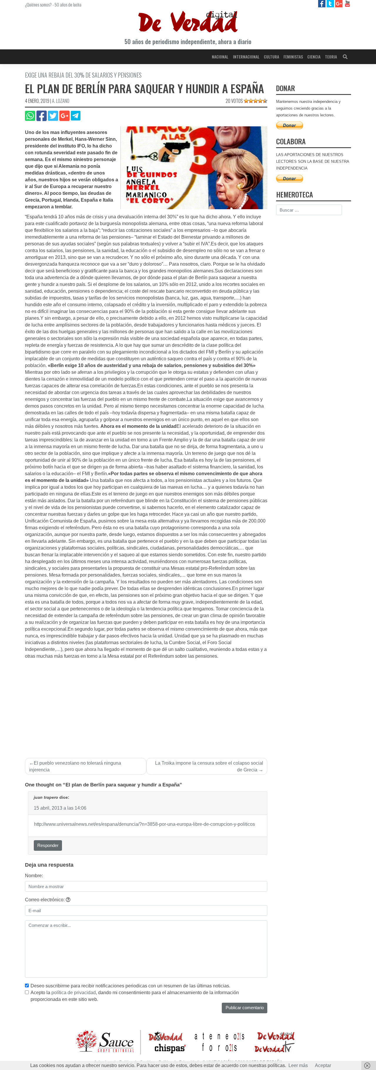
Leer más (298, 1065)
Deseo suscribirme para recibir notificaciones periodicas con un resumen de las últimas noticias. (130, 985)
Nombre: (34, 875)
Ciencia (313, 56)
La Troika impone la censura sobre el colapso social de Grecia (209, 766)
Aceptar (323, 1065)
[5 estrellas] (265, 100)
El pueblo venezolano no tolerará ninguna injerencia (75, 766)
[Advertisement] (146, 704)
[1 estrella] (246, 100)
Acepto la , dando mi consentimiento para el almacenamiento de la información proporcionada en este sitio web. (135, 996)
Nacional (220, 56)
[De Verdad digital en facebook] (322, 3)
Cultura (271, 56)
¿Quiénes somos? (38, 4)
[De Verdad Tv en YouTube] (347, 3)
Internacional (246, 56)
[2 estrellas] (251, 100)
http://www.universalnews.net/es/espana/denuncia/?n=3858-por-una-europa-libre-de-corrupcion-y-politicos (144, 824)
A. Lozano (60, 100)
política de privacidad (73, 992)
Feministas (293, 56)
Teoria (331, 56)
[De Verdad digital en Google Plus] (339, 3)
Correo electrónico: (45, 899)
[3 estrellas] (255, 100)
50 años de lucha (68, 4)
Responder (47, 845)
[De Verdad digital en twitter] (331, 3)
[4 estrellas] (260, 100)
